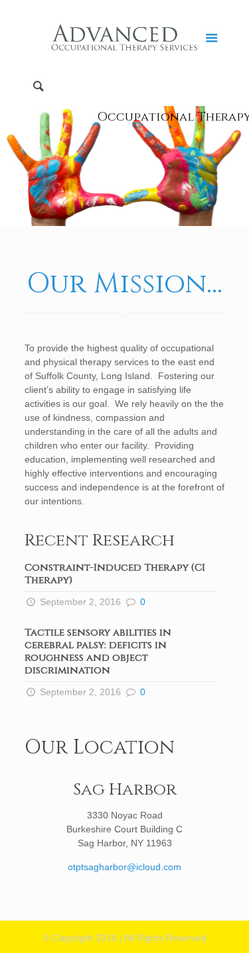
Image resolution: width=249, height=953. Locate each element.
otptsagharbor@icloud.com (124, 867)
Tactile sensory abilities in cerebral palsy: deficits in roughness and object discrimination (98, 651)
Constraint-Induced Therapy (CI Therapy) (115, 574)
